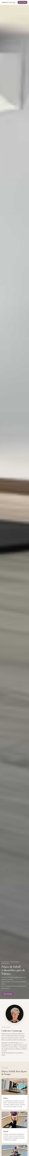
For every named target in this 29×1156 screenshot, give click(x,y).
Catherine (8, 2)
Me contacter (22, 2)
